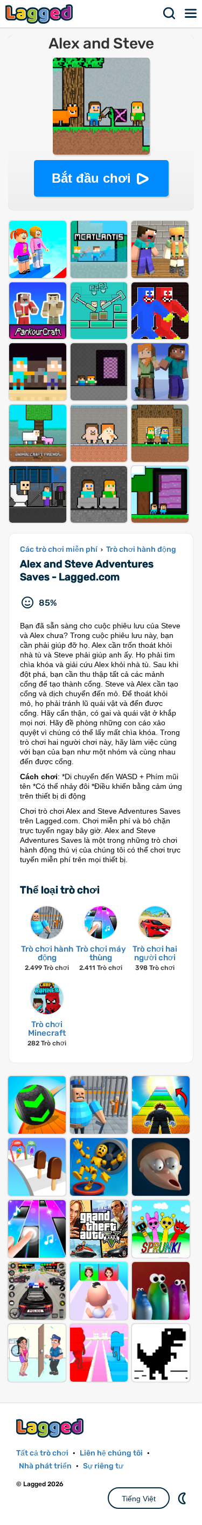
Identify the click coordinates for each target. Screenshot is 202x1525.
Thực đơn (191, 13)
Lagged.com (51, 1427)
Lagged (40, 13)
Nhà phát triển (45, 1466)
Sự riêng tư (103, 1466)
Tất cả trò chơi (42, 1453)
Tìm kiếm (169, 13)
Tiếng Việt (139, 1498)
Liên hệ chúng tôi (111, 1453)
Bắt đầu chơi (91, 178)
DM (183, 1498)
